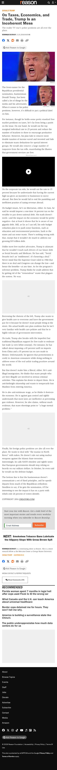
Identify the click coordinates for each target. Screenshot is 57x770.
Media (5, 717)
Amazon (5, 722)
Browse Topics (8, 677)
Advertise (6, 702)
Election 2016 (19, 555)
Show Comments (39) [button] (16, 580)
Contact (5, 712)
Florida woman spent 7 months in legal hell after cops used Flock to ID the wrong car (26, 592)
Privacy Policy (40, 744)
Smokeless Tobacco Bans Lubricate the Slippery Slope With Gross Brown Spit (28, 538)
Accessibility (29, 744)
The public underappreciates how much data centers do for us (27, 624)
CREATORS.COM (26, 499)
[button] (54, 2)
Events (5, 682)
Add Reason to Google (15, 47)
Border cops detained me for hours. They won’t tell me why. (25, 608)
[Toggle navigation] (3, 3)
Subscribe (39, 525)
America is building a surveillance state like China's (26, 616)
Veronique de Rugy (9, 34)
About (4, 671)
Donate (5, 697)
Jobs (4, 692)
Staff (4, 687)
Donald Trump (8, 10)
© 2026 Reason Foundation (12, 744)
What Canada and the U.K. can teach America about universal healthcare (28, 600)
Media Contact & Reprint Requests (16, 573)
